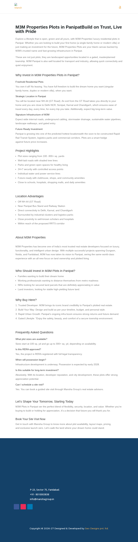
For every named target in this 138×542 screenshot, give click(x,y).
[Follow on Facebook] (16, 506)
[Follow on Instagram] (23, 506)
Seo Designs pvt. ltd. (96, 528)
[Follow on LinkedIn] (30, 506)
